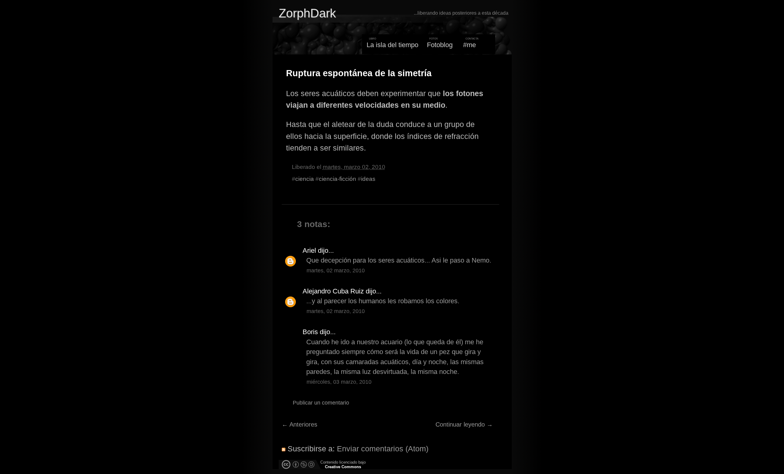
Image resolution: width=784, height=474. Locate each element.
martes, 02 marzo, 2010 (336, 270)
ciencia (304, 179)
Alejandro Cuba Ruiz (333, 291)
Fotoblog (440, 45)
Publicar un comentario (321, 403)
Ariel (309, 250)
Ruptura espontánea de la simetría (359, 73)
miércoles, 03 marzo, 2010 (339, 382)
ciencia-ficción (337, 179)
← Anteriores (299, 424)
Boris (310, 332)
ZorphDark (307, 13)
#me (469, 45)
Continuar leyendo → (464, 424)
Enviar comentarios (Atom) (382, 448)
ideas (368, 179)
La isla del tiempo (392, 45)
